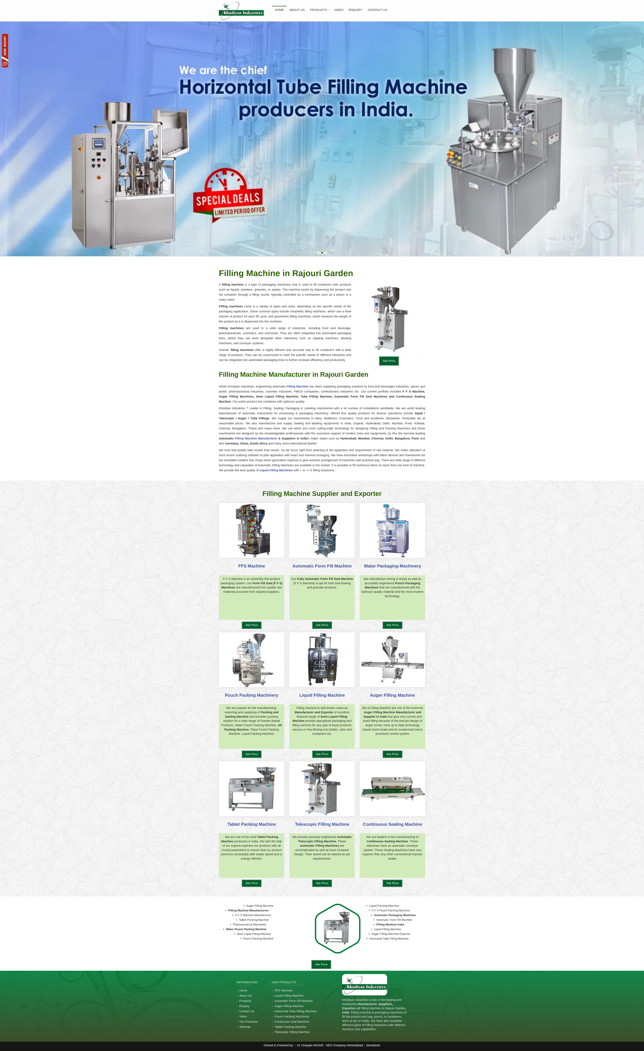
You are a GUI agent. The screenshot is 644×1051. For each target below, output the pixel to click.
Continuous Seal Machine (292, 1021)
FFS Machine (283, 990)
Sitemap (244, 1027)
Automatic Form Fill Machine (294, 1001)
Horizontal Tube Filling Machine (296, 1011)
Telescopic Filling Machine (292, 1032)
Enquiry (355, 10)
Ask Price (389, 361)
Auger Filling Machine (289, 1006)
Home (279, 10)
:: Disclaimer (371, 1045)
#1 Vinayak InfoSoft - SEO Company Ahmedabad (330, 1045)
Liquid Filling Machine (289, 995)
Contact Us (246, 1011)
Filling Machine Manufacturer (256, 438)
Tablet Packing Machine (290, 1027)
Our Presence (248, 1021)
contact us (377, 10)
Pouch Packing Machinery (292, 1016)
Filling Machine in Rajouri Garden (383, 1008)
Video (338, 10)
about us (297, 10)
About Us (245, 995)
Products (318, 10)
